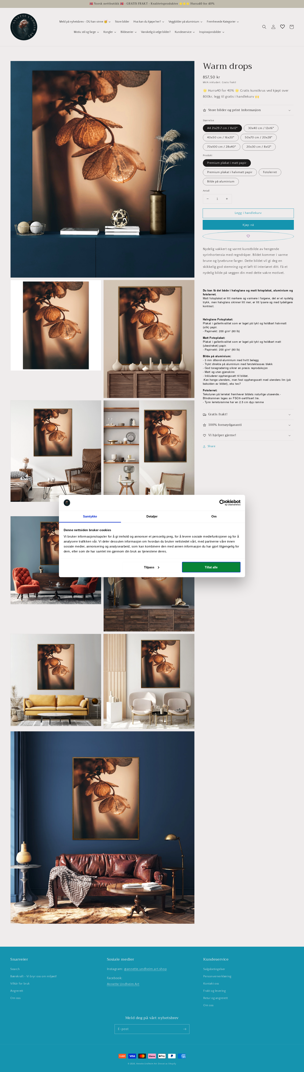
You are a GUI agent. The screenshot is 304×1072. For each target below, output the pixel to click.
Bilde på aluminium (221, 181)
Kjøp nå (248, 225)
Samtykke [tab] (90, 516)
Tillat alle (211, 567)
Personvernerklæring (217, 976)
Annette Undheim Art (123, 984)
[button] (264, 26)
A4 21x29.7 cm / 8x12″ (222, 128)
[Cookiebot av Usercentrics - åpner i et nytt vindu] (222, 503)
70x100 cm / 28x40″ (221, 147)
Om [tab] (214, 516)
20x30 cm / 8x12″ (259, 147)
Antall (206, 190)
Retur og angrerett (215, 998)
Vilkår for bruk (20, 983)
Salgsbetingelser (214, 969)
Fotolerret (270, 172)
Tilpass (149, 567)
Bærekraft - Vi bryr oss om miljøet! (33, 976)
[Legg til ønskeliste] (248, 236)
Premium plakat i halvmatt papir (230, 172)
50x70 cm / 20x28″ (258, 137)
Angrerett (16, 991)
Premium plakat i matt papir (227, 163)
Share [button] (211, 446)
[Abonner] (184, 1029)
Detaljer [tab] (152, 516)
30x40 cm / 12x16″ (261, 128)
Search (15, 969)
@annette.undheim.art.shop (145, 969)
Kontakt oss (211, 983)
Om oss (15, 998)
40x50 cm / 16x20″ (220, 137)
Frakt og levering (214, 991)
